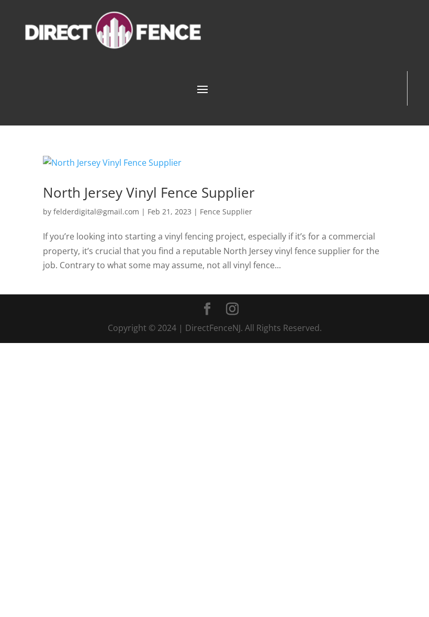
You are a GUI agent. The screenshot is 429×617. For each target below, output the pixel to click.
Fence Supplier (226, 211)
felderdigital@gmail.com (96, 211)
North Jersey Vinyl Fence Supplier (149, 192)
